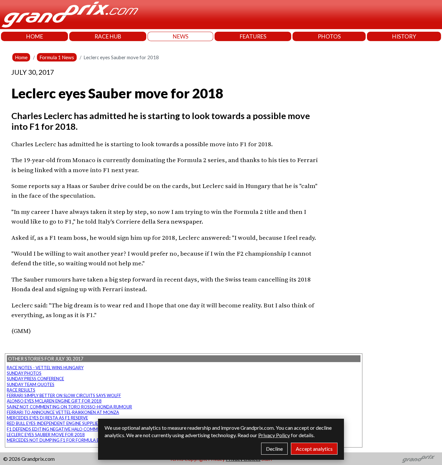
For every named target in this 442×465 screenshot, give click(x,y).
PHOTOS (329, 36)
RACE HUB (107, 36)
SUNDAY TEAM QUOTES (30, 384)
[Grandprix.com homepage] (419, 459)
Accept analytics (314, 449)
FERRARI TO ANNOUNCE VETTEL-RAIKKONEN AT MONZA (63, 412)
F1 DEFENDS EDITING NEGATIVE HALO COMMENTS (57, 429)
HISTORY (404, 36)
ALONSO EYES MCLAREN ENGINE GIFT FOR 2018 (54, 401)
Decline (274, 449)
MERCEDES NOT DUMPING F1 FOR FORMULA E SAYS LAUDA (66, 440)
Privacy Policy (274, 435)
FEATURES (253, 36)
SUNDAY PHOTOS (24, 373)
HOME (34, 36)
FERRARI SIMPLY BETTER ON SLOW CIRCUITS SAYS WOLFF (64, 395)
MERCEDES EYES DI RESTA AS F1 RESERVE (47, 417)
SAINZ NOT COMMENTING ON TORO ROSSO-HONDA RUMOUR (69, 406)
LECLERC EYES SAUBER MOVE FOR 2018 (46, 434)
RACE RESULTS (21, 390)
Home (21, 57)
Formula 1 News (56, 57)
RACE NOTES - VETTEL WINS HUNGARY (45, 367)
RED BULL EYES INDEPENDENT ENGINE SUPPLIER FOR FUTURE (67, 423)
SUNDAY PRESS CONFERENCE (35, 378)
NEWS (180, 36)
